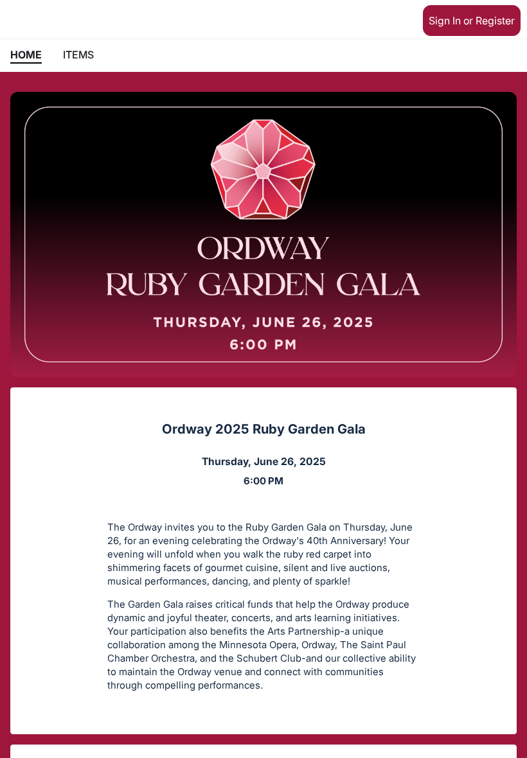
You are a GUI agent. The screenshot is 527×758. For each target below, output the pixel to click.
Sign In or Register (472, 20)
